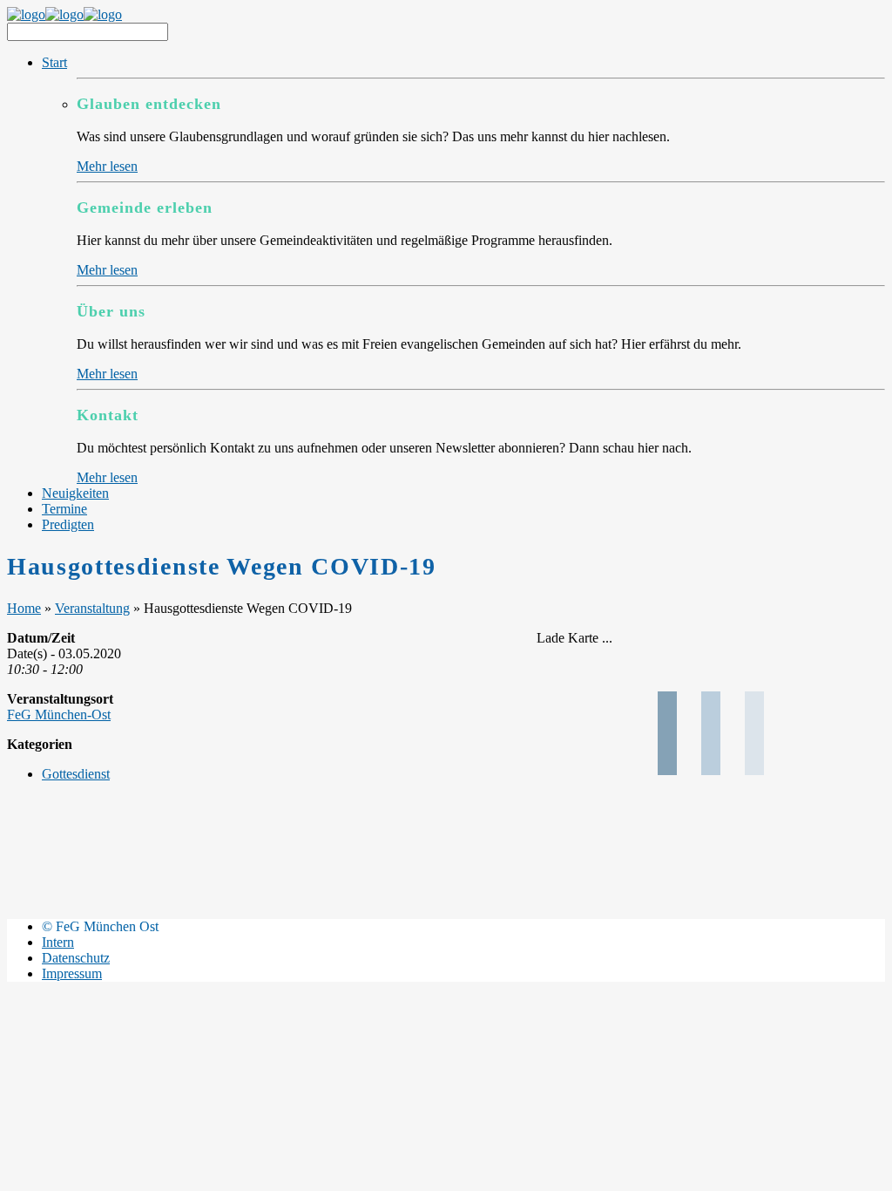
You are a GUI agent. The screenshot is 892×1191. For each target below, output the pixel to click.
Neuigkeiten (75, 493)
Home (24, 608)
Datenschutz (76, 957)
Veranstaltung (92, 608)
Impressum (72, 973)
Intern (58, 942)
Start (54, 62)
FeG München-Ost (59, 714)
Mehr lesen (107, 166)
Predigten (68, 524)
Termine (64, 508)
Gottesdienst (76, 773)
